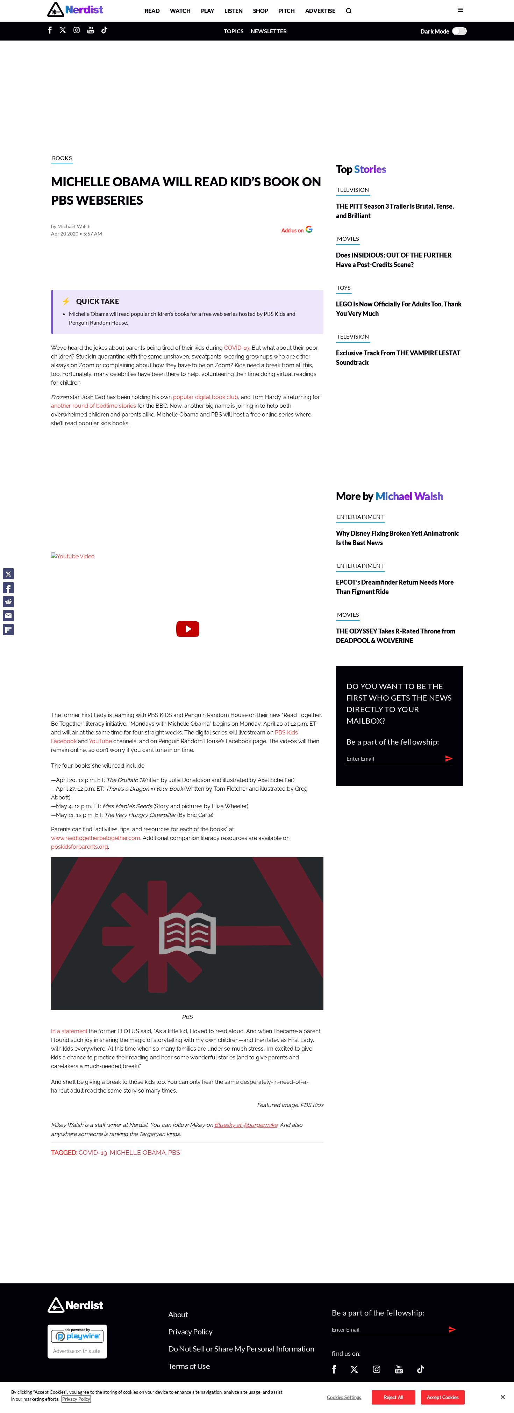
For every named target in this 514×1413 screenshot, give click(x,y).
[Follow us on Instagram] (376, 1372)
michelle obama (138, 1152)
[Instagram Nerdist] (77, 31)
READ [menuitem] (152, 10)
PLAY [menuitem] (207, 10)
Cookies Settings (344, 1397)
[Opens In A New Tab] (77, 1335)
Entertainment (360, 516)
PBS (174, 1152)
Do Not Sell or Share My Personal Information (241, 1348)
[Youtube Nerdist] (91, 31)
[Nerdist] (75, 11)
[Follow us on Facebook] (334, 1372)
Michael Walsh (74, 226)
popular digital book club (205, 397)
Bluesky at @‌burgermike (245, 1125)
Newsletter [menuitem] (269, 31)
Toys (344, 287)
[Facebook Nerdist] (51, 31)
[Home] (75, 1310)
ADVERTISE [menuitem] (320, 10)
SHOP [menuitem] (260, 10)
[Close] (503, 1397)
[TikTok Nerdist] (104, 31)
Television (353, 189)
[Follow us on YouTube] (399, 1372)
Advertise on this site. (77, 1351)
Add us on (291, 231)
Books (62, 157)
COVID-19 (236, 348)
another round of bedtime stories (93, 406)
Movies (348, 238)
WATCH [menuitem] (180, 10)
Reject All (393, 1397)
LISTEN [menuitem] (233, 10)
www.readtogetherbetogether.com (95, 838)
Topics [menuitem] (234, 31)
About (178, 1314)
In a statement (69, 1031)
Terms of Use (189, 1366)
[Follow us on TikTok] (420, 1372)
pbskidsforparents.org (79, 847)
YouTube (100, 741)
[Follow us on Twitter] (354, 1372)
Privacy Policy (190, 1331)
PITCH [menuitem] (286, 10)
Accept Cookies (443, 1397)
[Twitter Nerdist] (63, 31)
